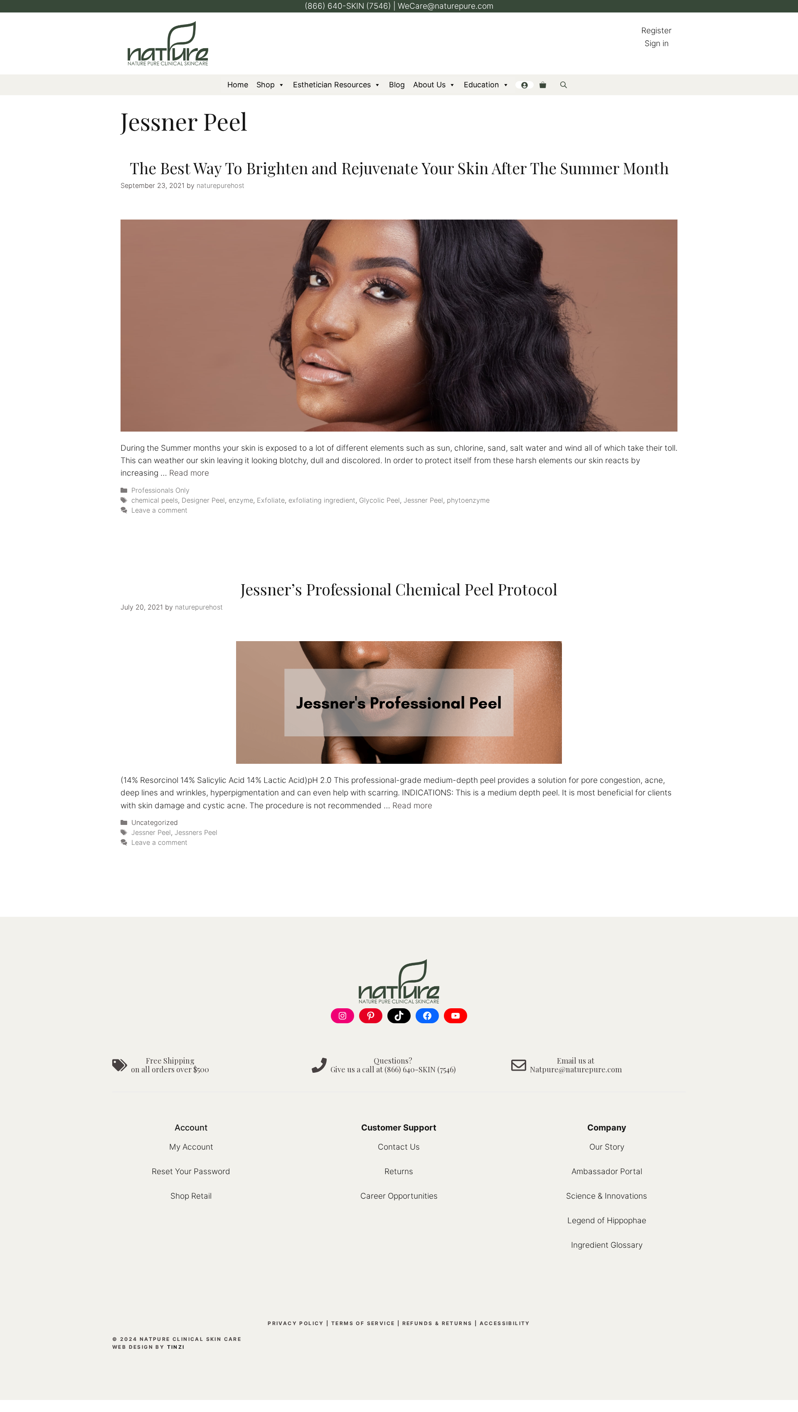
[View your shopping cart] (543, 84)
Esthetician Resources (332, 84)
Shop (265, 84)
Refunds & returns (437, 1323)
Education (481, 84)
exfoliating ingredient (321, 500)
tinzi (176, 1347)
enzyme (241, 500)
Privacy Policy (296, 1323)
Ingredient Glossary (607, 1245)
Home (237, 84)
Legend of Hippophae (606, 1220)
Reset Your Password (191, 1171)
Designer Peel (203, 500)
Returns (398, 1171)
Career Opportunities (399, 1196)
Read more (189, 473)
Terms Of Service (363, 1323)
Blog (397, 84)
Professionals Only (160, 490)
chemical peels (154, 500)
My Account (191, 1147)
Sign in (657, 43)
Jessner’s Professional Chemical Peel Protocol (399, 589)
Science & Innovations (606, 1196)
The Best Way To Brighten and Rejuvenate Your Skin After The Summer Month (399, 168)
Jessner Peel (423, 500)
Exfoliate (271, 500)
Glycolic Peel (379, 500)
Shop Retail (191, 1196)
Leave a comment (159, 510)
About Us (429, 84)
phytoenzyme (468, 500)
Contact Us (399, 1147)
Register (656, 30)
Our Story (606, 1147)
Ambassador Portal (606, 1171)
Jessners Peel (196, 832)
